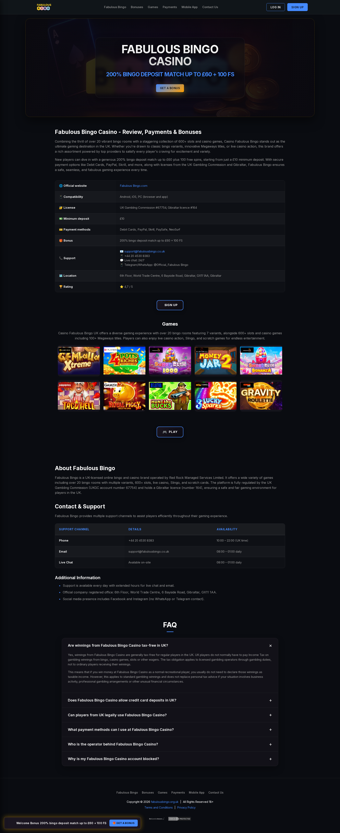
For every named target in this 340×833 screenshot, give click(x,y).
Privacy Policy (186, 807)
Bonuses (137, 7)
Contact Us (210, 7)
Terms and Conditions (158, 807)
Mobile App (190, 7)
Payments (170, 7)
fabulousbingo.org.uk (164, 801)
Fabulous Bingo (115, 7)
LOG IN (276, 7)
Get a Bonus (170, 88)
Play (170, 432)
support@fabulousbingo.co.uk (144, 251)
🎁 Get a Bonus (124, 823)
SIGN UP (297, 7)
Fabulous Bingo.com (133, 186)
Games (153, 7)
